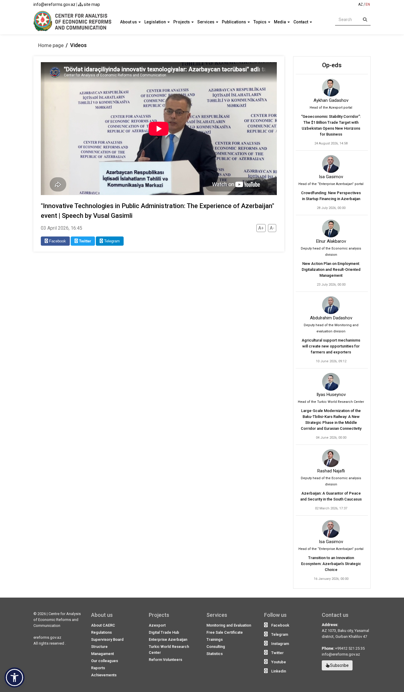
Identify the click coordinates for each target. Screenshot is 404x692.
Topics (260, 22)
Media (280, 22)
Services (206, 22)
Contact (301, 22)
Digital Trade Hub (164, 632)
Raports (98, 668)
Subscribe (339, 665)
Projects (182, 22)
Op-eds (332, 65)
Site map (91, 4)
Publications (234, 22)
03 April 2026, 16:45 (61, 228)
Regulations (101, 632)
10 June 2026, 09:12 (331, 361)
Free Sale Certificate (224, 632)
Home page (51, 45)
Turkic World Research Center (169, 649)
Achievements (104, 675)
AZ (360, 4)
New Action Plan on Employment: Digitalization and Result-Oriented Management (331, 269)
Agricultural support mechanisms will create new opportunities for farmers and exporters (331, 346)
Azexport (157, 625)
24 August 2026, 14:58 (331, 143)
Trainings (214, 639)
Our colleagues (104, 661)
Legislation (155, 22)
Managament (102, 653)
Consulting (215, 646)
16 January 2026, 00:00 (331, 579)
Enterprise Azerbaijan (168, 639)
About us (129, 22)
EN (368, 4)
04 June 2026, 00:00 (331, 438)
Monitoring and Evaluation (228, 625)
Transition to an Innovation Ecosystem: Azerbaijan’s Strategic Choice (331, 564)
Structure (99, 646)
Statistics (214, 653)
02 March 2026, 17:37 (331, 508)
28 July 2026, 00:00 (331, 208)
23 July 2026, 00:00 (331, 285)
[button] (14, 677)
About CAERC (103, 625)
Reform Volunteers (165, 659)
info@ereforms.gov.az (54, 4)
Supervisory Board (107, 639)
